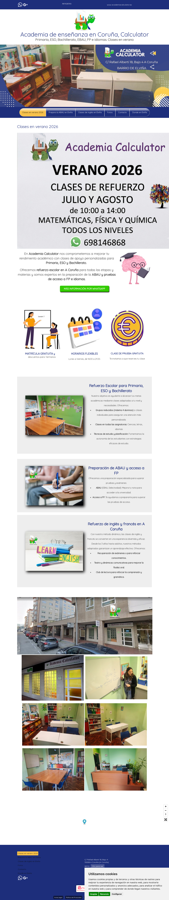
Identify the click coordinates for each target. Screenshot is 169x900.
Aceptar (93, 894)
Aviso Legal (58, 897)
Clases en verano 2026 (32, 112)
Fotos (110, 112)
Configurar (117, 894)
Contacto (122, 112)
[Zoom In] (166, 806)
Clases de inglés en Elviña (90, 112)
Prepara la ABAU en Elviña (61, 112)
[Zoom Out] (166, 810)
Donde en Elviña (139, 112)
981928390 (66, 4)
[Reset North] (166, 814)
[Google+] (25, 4)
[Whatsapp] (20, 4)
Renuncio (104, 894)
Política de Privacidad (73, 897)
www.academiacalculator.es (119, 5)
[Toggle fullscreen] (166, 820)
